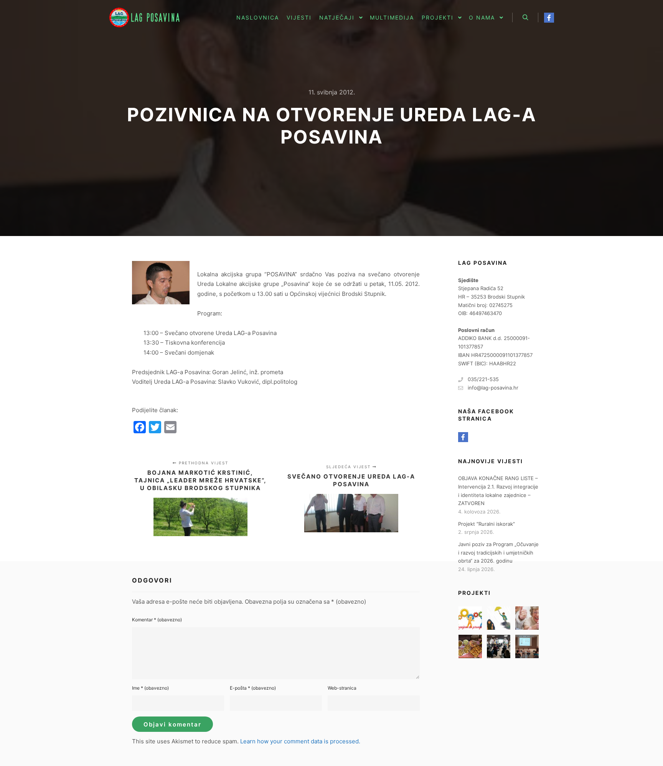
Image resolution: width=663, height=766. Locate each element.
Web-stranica (342, 688)
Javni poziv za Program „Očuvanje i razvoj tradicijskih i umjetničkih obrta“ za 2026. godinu (498, 552)
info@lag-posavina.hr (493, 388)
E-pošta (253, 688)
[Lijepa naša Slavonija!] (470, 646)
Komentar (157, 619)
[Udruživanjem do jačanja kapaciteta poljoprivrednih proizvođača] (498, 646)
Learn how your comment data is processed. (300, 741)
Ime (150, 688)
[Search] (525, 18)
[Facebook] (549, 18)
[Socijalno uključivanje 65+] (527, 618)
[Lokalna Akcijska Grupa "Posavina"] (147, 17)
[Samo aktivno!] (498, 618)
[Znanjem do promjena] (470, 618)
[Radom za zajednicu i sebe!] (527, 646)
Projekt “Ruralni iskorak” (486, 524)
